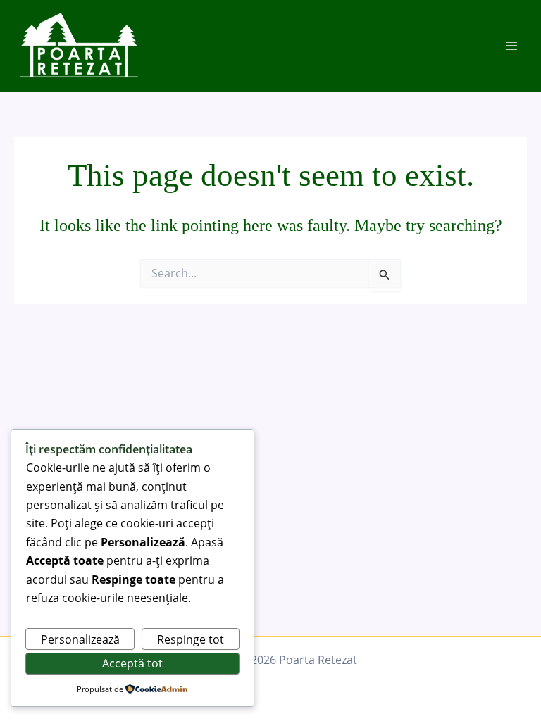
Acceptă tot (132, 663)
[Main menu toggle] (511, 45)
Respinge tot (190, 639)
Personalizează (80, 639)
